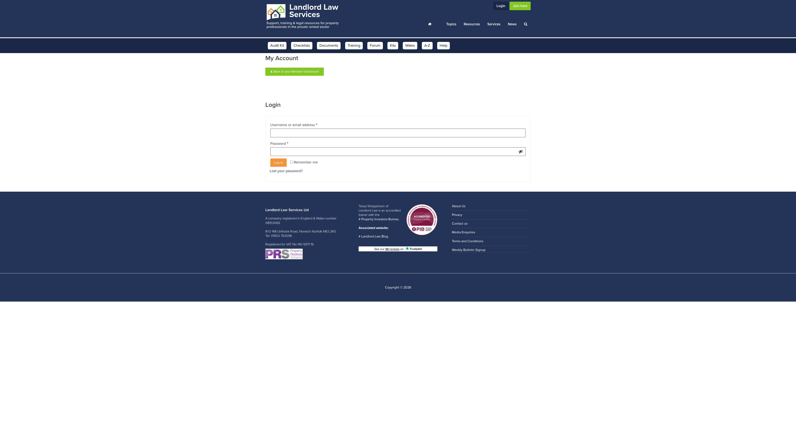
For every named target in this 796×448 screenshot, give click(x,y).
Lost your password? (286, 171)
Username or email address (300, 124)
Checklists (302, 45)
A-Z (427, 45)
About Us (458, 206)
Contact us (459, 224)
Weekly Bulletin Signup (468, 250)
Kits (393, 45)
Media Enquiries (463, 232)
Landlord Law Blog (374, 236)
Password (286, 143)
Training (354, 45)
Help (443, 45)
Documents (328, 45)
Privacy (457, 215)
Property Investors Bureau (380, 219)
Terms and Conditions (467, 241)
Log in (278, 163)
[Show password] (520, 151)
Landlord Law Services (302, 16)
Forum (375, 45)
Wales (410, 45)
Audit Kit (277, 45)
